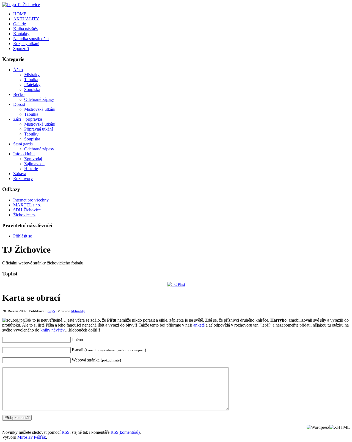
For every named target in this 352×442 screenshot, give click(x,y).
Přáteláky (32, 84)
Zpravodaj (33, 158)
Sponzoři (21, 48)
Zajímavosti (34, 163)
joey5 (50, 311)
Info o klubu (24, 153)
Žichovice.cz (24, 214)
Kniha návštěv (25, 28)
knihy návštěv (52, 330)
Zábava (19, 173)
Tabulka (31, 79)
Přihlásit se (22, 236)
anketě (199, 325)
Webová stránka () (96, 360)
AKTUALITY (26, 18)
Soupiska (32, 89)
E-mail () (109, 349)
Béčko (18, 94)
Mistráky (32, 74)
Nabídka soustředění (31, 38)
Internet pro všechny (31, 200)
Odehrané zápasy (39, 99)
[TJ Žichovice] (21, 4)
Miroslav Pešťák (31, 437)
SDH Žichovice (27, 210)
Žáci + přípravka (27, 119)
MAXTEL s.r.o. (27, 205)
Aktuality (78, 311)
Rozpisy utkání (26, 43)
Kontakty (21, 33)
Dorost (19, 104)
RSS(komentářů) (125, 432)
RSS (66, 432)
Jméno (77, 339)
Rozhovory (23, 178)
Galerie (19, 23)
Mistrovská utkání (39, 109)
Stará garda (23, 144)
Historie (31, 168)
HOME (19, 14)
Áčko (18, 69)
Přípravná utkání (38, 129)
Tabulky (31, 134)
